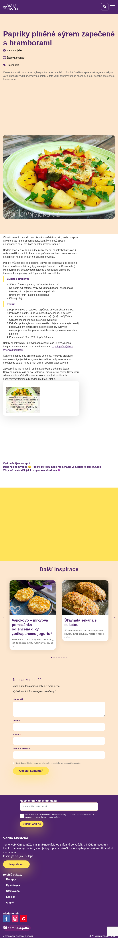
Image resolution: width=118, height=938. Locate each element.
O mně (10, 902)
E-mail (17, 734)
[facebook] (6, 918)
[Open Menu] (112, 5)
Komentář (18, 699)
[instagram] (15, 918)
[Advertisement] (59, 106)
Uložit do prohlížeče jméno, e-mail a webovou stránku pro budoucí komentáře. (48, 763)
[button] (114, 618)
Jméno (17, 720)
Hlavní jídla (13, 65)
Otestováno (13, 891)
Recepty (11, 879)
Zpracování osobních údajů (18, 936)
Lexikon (11, 897)
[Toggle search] (104, 6)
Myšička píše (13, 885)
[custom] (23, 918)
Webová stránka (21, 749)
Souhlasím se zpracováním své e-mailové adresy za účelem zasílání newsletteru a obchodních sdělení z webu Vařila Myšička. (59, 816)
